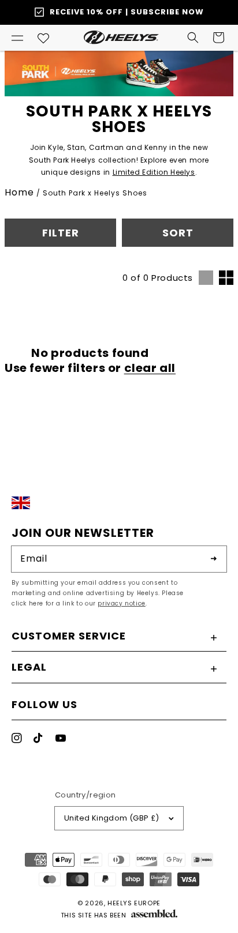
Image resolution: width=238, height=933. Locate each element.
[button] (17, 37)
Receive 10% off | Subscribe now (127, 11)
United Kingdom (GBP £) (111, 817)
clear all (150, 367)
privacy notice (121, 603)
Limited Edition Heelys (154, 172)
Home (19, 192)
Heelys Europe (134, 903)
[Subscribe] (213, 558)
